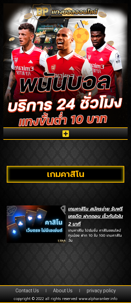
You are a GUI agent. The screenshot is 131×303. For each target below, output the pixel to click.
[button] (65, 133)
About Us (63, 290)
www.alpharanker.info (98, 299)
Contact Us (27, 290)
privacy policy (101, 290)
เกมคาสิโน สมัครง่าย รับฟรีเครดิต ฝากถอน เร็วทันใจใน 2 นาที (95, 216)
